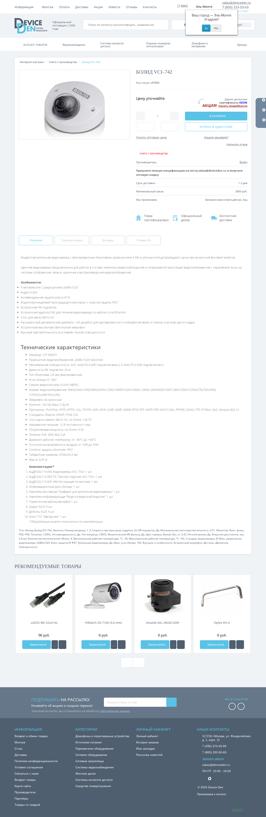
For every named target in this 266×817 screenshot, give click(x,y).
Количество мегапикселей (44, 538)
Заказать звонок (213, 758)
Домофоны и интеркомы (200, 45)
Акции (98, 7)
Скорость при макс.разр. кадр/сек (112, 530)
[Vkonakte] (241, 706)
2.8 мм (23, 538)
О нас (18, 748)
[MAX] (212, 777)
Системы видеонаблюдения (94, 767)
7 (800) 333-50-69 (235, 7)
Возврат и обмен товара (31, 736)
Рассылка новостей (149, 754)
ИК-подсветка (146, 530)
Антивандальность (64, 534)
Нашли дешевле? (216, 137)
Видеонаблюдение (74, 44)
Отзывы (131, 7)
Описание (36, 240)
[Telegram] (204, 779)
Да (157, 530)
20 (135, 530)
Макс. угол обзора (124, 543)
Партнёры (21, 798)
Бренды (242, 44)
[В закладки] (55, 644)
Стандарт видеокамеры (200, 538)
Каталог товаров (35, 44)
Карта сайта (23, 786)
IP (217, 538)
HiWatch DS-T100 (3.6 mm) (103, 623)
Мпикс (65, 538)
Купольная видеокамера (93, 543)
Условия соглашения (29, 767)
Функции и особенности (157, 543)
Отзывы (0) (144, 240)
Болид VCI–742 (43, 530)
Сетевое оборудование (91, 754)
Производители (25, 792)
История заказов (147, 742)
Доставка (81, 7)
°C (121, 538)
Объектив (222, 530)
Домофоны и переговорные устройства (102, 736)
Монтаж (47, 7)
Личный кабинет (147, 736)
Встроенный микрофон (188, 543)
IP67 (74, 543)
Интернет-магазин (32, 62)
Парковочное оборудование (94, 748)
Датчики (209, 543)
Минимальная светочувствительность (184, 530)
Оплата (64, 7)
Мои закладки (145, 748)
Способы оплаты (72, 240)
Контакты (150, 7)
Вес (174, 534)
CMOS (102, 534)
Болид (29, 530)
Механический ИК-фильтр (124, 534)
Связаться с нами (27, 773)
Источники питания (88, 742)
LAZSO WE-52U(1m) (44, 623)
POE (21, 534)
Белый (167, 534)
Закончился (38, 644)
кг (179, 534)
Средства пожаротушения (93, 786)
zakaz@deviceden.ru (236, 3)
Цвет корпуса (154, 534)
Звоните (58, 530)
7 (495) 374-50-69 (214, 746)
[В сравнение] (62, 644)
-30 (126, 538)
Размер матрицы (75, 530)
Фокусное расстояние (225, 534)
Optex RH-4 (222, 623)
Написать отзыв (237, 144)
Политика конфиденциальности (36, 761)
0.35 (183, 534)
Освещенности (28, 547)
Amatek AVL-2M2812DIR (162, 623)
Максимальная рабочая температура (152, 538)
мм (242, 534)
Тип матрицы (89, 534)
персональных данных (115, 711)
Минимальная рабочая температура (96, 538)
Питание (36, 534)
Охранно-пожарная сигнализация (158, 45)
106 (139, 543)
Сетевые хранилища (89, 761)
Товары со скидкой (27, 804)
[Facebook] (232, 706)
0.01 (212, 530)
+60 (182, 538)
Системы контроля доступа (111, 45)
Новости (114, 7)
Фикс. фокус (236, 530)
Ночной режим (197, 534)
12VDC (47, 534)
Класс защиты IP (61, 543)
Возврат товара (25, 779)
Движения (221, 543)
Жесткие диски (85, 773)
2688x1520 (43, 543)
